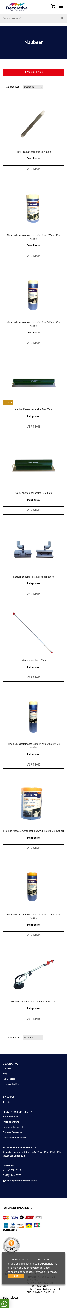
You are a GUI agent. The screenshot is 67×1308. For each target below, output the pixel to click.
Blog (5, 1074)
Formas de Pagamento (13, 1127)
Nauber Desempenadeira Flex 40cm (34, 493)
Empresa (7, 1068)
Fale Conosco (9, 1079)
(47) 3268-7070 (13, 1175)
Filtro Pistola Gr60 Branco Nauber (34, 152)
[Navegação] (61, 7)
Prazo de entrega (11, 1122)
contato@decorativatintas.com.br (21, 1181)
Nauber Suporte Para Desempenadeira (33, 577)
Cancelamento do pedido (14, 1138)
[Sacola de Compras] (53, 6)
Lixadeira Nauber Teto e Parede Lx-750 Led (33, 1002)
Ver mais (34, 169)
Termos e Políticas (11, 1084)
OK (16, 1276)
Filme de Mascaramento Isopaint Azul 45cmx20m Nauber (33, 831)
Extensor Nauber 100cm (34, 660)
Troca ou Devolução (12, 1132)
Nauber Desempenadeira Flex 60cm (34, 409)
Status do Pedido (11, 1117)
